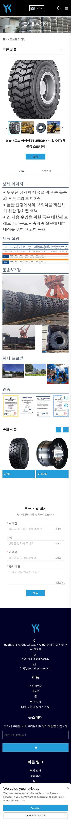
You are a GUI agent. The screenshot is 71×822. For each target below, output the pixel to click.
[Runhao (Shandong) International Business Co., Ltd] (7, 8)
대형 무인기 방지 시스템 (35, 707)
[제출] (35, 747)
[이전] (6, 128)
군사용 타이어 (17, 39)
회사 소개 (35, 770)
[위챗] (66, 405)
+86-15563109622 (38, 658)
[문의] (66, 398)
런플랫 (35, 691)
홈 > (4, 39)
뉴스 (35, 781)
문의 (35, 156)
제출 (35, 593)
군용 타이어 (35, 685)
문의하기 (35, 775)
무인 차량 (35, 701)
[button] (58, 429)
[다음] (62, 128)
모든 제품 (9, 50)
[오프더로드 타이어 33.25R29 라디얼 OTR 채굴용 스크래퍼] (14, 127)
